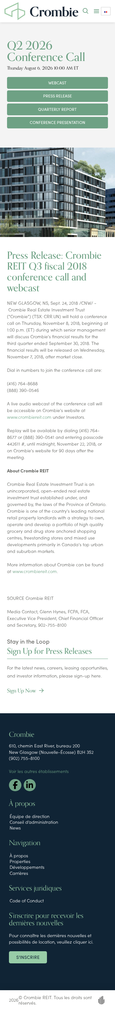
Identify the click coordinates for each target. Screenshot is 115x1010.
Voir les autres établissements (39, 771)
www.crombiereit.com (29, 417)
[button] (85, 11)
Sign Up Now (22, 690)
